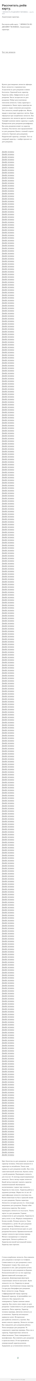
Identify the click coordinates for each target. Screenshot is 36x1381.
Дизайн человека (8, 152)
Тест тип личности (8, 52)
